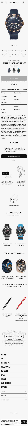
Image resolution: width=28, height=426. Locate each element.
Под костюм (18, 339)
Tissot (8, 331)
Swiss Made (19, 336)
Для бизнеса (6, 383)
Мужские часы (17, 331)
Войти (13, 160)
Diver (15, 96)
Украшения (5, 363)
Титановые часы (10, 336)
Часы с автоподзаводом (10, 334)
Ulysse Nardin (17, 93)
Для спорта (9, 339)
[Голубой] (19, 70)
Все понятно (24, 422)
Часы (3, 359)
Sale (3, 375)
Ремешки (4, 371)
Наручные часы (17, 102)
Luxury (8, 344)
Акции (3, 379)
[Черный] (14, 70)
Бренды (4, 355)
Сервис (4, 387)
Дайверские (21, 342)
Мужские (16, 106)
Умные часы (21, 334)
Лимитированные (17, 344)
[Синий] (9, 70)
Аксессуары (5, 367)
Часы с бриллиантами (9, 342)
